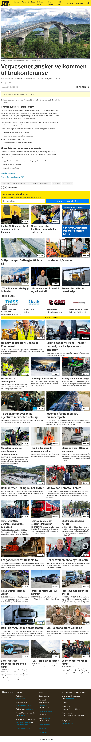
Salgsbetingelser (44, 725)
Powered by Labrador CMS (45, 739)
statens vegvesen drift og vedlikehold (25, 183)
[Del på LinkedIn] (82, 87)
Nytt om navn (40, 3)
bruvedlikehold (45, 183)
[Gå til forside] (6, 3)
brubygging (56, 183)
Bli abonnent (80, 3)
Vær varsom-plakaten (23, 722)
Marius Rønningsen (45, 712)
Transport (25, 2)
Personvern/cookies (23, 728)
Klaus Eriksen (20, 699)
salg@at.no (46, 718)
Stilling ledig (60, 3)
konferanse (6, 183)
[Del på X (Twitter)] (80, 87)
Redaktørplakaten (22, 725)
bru (64, 183)
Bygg (33, 2)
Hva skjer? (50, 3)
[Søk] (88, 3)
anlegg (69, 183)
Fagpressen (22, 715)
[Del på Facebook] (77, 87)
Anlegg (16, 2)
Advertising (43, 732)
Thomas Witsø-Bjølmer (24, 705)
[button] (4, 307)
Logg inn (70, 3)
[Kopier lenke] (88, 87)
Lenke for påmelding (8, 173)
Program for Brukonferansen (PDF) (12, 177)
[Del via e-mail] (85, 87)
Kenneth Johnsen (67, 723)
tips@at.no (29, 709)
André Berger (43, 705)
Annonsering (43, 728)
